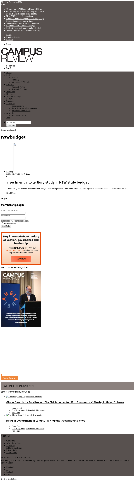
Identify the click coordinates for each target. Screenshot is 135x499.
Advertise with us (13, 443)
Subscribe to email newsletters (24, 108)
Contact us (10, 441)
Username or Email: (9, 210)
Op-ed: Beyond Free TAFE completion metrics (25, 11)
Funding (15, 80)
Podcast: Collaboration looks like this (21, 14)
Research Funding (19, 89)
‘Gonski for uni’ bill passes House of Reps (24, 9)
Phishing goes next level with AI (19, 21)
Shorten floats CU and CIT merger (20, 26)
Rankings (10, 101)
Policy (9, 75)
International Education (21, 82)
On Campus (11, 94)
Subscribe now (18, 106)
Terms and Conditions (118, 460)
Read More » (11, 193)
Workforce (10, 92)
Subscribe (10, 103)
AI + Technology (13, 96)
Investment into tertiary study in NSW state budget (47, 182)
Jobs (8, 118)
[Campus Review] (22, 61)
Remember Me (10, 223)
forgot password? (22, 221)
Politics (15, 77)
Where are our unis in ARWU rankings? (23, 23)
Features (9, 99)
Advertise (10, 113)
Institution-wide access (21, 111)
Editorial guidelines (14, 448)
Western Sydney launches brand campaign (24, 30)
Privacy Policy (12, 450)
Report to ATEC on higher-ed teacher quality (25, 18)
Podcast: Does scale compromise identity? (23, 28)
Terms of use (11, 453)
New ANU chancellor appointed (19, 16)
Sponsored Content (20, 115)
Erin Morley (11, 174)
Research (10, 84)
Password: (5, 216)
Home (3, 130)
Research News (18, 87)
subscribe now (7, 221)
